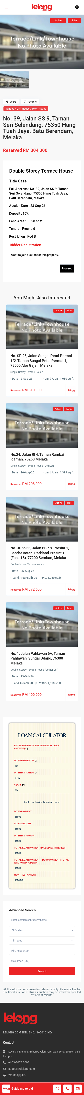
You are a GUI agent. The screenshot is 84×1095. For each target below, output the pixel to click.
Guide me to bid (22, 1088)
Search (42, 971)
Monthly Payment (25, 875)
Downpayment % (25, 760)
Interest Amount (25, 835)
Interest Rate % (25, 772)
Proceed (67, 268)
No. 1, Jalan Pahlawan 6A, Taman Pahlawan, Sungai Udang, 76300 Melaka (37, 658)
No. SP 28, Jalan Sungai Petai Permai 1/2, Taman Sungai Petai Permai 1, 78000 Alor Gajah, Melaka (41, 361)
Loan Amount (22, 823)
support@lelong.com (21, 1068)
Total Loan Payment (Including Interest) (40, 847)
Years (19, 784)
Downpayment (23, 811)
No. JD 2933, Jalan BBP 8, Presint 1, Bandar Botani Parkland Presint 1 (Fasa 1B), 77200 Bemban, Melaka (39, 553)
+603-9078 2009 (18, 1062)
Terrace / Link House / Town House (26, 108)
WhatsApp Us (16, 1075)
